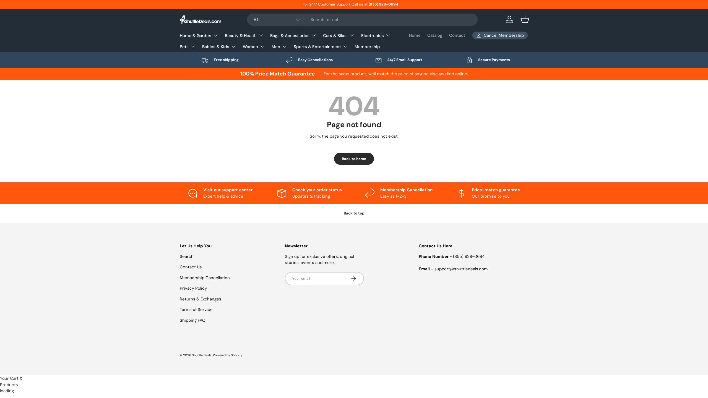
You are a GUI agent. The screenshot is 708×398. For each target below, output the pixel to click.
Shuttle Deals (202, 355)
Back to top (354, 213)
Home (415, 35)
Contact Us (191, 267)
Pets (184, 46)
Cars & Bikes (335, 35)
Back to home (354, 158)
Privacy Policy (193, 288)
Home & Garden (195, 35)
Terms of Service (196, 309)
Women (250, 46)
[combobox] (362, 20)
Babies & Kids (215, 46)
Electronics (372, 35)
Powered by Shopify (227, 355)
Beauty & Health (241, 35)
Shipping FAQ (192, 320)
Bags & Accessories (289, 35)
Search (187, 256)
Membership (367, 46)
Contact (457, 35)
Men (276, 46)
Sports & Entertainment (317, 46)
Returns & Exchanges (200, 299)
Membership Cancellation (205, 278)
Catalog (434, 35)
